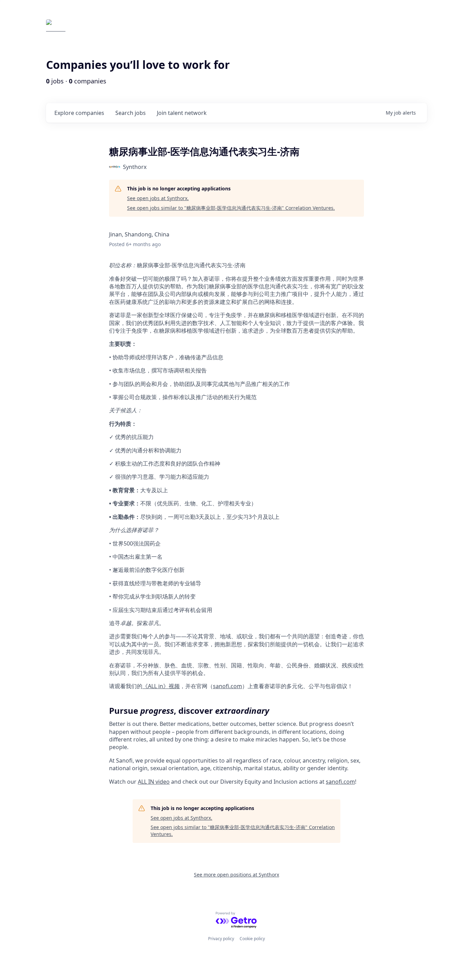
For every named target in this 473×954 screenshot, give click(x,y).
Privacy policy (221, 939)
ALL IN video (154, 781)
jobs (130, 113)
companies (79, 113)
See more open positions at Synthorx (236, 874)
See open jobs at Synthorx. (158, 198)
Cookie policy (252, 939)
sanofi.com (227, 686)
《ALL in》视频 (161, 686)
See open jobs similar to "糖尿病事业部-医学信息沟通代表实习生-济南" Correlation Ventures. (231, 208)
